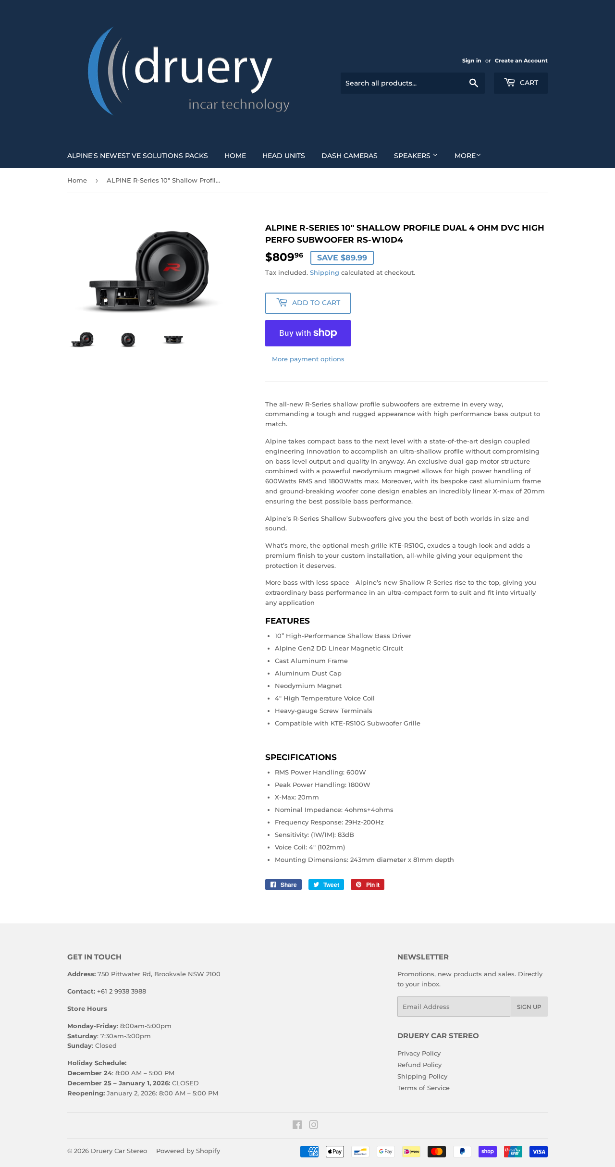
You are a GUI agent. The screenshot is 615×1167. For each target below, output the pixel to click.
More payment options (308, 359)
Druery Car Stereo (119, 1151)
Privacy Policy (419, 1053)
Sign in (471, 60)
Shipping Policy (422, 1076)
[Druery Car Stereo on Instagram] (314, 1126)
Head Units (283, 155)
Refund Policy (419, 1065)
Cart (528, 82)
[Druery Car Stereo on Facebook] (297, 1126)
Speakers (413, 155)
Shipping (324, 272)
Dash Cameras (349, 155)
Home (235, 155)
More (465, 155)
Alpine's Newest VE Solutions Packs (137, 155)
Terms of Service (423, 1088)
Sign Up (529, 1006)
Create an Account (521, 60)
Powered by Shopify (188, 1151)
